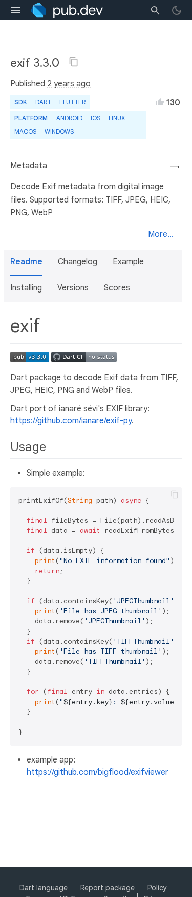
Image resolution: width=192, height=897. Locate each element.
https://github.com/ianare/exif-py (71, 421)
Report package (107, 887)
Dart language (43, 887)
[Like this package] (159, 102)
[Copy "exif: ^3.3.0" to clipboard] (74, 62)
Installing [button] (26, 288)
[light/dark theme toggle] (176, 10)
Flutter (72, 102)
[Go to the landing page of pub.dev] (67, 10)
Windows (59, 132)
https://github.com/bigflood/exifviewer (97, 772)
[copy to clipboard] (174, 494)
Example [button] (128, 262)
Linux (117, 118)
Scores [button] (117, 288)
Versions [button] (73, 288)
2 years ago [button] (69, 84)
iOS (95, 118)
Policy (157, 887)
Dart (43, 102)
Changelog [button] (77, 262)
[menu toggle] (15, 10)
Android (69, 118)
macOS (25, 132)
